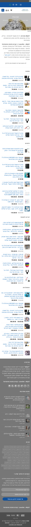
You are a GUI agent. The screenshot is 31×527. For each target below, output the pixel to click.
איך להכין (20, 447)
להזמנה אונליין (15, 457)
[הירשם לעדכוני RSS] (12, 386)
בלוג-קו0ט (19, 449)
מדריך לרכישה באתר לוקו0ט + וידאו (15, 414)
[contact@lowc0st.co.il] (16, 4)
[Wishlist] (11, 10)
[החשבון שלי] (8, 10)
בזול (23, 449)
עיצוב (14, 462)
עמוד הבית (25, 20)
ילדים (6, 455)
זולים (20, 452)
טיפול (23, 455)
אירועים (6, 447)
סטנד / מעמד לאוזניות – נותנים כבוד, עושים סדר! (14, 427)
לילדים (4, 457)
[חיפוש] (2, 10)
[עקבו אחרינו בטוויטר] (21, 386)
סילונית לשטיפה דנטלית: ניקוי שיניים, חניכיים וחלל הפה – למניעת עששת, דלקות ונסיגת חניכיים (14, 398)
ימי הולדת (27, 457)
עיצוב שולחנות (8, 462)
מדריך (27, 460)
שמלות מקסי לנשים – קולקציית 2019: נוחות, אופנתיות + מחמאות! (14, 434)
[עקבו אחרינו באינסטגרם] (25, 386)
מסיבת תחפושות (25, 462)
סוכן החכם (13, 378)
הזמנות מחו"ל (26, 452)
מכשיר (14, 460)
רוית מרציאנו (4, 465)
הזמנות (4, 449)
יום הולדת (14, 455)
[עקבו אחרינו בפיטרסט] (15, 386)
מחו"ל (18, 460)
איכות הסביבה (13, 447)
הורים (13, 449)
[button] (21, 4)
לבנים (21, 457)
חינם (4, 452)
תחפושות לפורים (25, 468)
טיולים (27, 455)
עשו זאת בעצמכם (16, 465)
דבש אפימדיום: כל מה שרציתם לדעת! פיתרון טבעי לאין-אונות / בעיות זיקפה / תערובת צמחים (14, 407)
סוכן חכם (7, 55)
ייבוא (10, 455)
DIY (24, 447)
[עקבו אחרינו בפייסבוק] (28, 386)
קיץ (10, 465)
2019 (28, 447)
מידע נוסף (15, 518)
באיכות (27, 449)
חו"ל (11, 452)
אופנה (18, 20)
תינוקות (10, 468)
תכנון (5, 468)
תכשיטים (12, 20)
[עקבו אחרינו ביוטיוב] (9, 386)
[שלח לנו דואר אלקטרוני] (18, 386)
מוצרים (23, 460)
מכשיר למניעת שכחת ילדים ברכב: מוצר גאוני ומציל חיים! (14, 420)
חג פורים (16, 452)
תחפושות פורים (16, 468)
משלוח (18, 462)
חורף (7, 452)
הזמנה (9, 449)
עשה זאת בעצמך (25, 465)
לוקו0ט (9, 457)
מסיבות (9, 460)
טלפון (19, 455)
